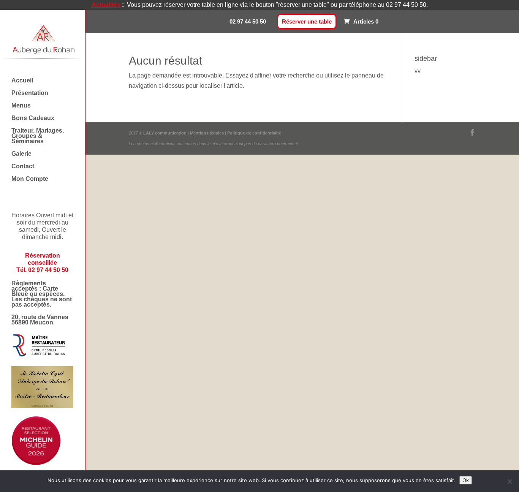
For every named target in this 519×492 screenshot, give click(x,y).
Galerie (21, 154)
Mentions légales (207, 133)
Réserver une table (307, 21)
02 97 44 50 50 (247, 21)
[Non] (509, 481)
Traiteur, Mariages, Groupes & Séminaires (37, 136)
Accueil (22, 81)
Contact (22, 166)
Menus (21, 106)
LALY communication (165, 133)
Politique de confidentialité (254, 133)
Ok (465, 480)
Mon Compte (29, 179)
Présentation (29, 93)
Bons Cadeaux (32, 118)
